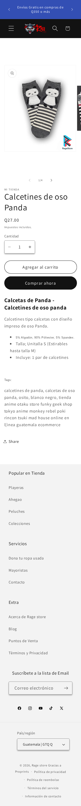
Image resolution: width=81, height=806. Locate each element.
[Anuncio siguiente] (72, 9)
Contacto (17, 582)
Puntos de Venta (23, 640)
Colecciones (19, 523)
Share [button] (14, 441)
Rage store (39, 765)
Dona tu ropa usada (26, 558)
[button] (11, 28)
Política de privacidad (50, 772)
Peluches (17, 511)
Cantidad (11, 236)
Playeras (16, 487)
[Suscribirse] (66, 688)
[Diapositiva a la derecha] (51, 180)
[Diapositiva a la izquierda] (29, 180)
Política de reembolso (43, 780)
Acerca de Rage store (27, 616)
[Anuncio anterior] (9, 9)
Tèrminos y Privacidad (28, 652)
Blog (13, 628)
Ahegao (15, 499)
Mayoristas (18, 570)
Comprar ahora (40, 283)
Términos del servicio (43, 788)
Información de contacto (43, 796)
